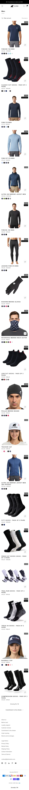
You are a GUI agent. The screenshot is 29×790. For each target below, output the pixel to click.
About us (3, 719)
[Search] (24, 6)
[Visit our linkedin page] (9, 763)
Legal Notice (4, 740)
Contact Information (6, 751)
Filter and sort (7, 18)
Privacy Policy (5, 743)
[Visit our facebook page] (2, 763)
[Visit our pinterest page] (12, 763)
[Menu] (2, 6)
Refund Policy (5, 746)
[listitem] (14, 2)
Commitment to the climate (14, 710)
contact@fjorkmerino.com (8, 759)
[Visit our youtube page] (15, 763)
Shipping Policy (5, 749)
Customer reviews (6, 727)
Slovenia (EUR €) (14, 772)
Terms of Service (5, 754)
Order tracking (5, 733)
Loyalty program (5, 725)
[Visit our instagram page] (5, 763)
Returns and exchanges (7, 736)
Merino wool (4, 722)
